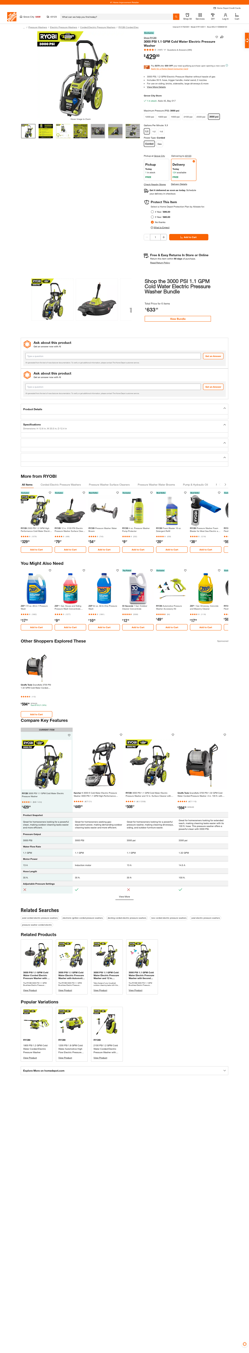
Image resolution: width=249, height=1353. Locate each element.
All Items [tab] (27, 484)
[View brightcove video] (98, 131)
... (23, 27)
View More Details (156, 86)
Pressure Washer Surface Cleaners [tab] (109, 484)
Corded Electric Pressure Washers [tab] (61, 484)
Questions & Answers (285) (179, 50)
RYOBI (26, 1039)
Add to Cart (190, 237)
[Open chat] (247, 40)
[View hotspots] (80, 131)
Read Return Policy (160, 262)
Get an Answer (213, 356)
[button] (128, 299)
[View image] (28, 131)
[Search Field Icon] (176, 17)
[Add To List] (216, 37)
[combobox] (116, 17)
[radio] (152, 211)
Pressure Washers (37, 27)
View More (124, 896)
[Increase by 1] (164, 237)
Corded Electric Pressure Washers (97, 27)
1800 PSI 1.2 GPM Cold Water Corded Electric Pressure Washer (35, 1049)
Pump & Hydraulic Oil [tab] (195, 484)
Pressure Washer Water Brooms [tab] (156, 484)
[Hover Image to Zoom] (80, 74)
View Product (30, 990)
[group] (52, 300)
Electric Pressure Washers (63, 27)
